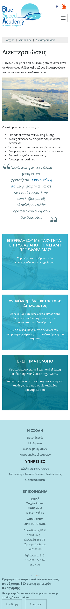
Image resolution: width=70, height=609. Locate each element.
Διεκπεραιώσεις (35, 480)
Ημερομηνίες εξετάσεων (35, 454)
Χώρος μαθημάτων (35, 449)
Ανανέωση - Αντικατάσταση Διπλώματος (35, 474)
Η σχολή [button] (35, 430)
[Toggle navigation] (63, 18)
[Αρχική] (23, 15)
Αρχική (10, 40)
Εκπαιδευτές (35, 437)
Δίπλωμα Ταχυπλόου (35, 468)
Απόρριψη (36, 604)
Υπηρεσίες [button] (35, 461)
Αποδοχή (12, 604)
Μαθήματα (35, 443)
